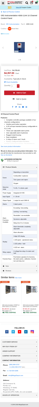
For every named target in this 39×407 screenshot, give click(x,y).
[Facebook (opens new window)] (7, 331)
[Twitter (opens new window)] (13, 331)
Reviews (8, 271)
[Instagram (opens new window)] (32, 331)
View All (18, 7)
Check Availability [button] (12, 82)
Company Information (11, 356)
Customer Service (9, 342)
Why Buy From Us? (9, 346)
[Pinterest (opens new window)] (19, 331)
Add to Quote (21, 99)
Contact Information (11, 360)
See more (18, 277)
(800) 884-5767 (14, 364)
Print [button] (26, 107)
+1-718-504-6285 (12, 371)
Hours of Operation (10, 395)
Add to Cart (21, 93)
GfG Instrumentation (12, 24)
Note (7, 266)
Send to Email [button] (23, 107)
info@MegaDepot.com (15, 375)
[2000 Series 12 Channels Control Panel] (11, 289)
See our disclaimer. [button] (6, 155)
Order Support (8, 351)
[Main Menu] (3, 3)
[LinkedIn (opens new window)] (26, 331)
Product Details (11, 167)
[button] (18, 85)
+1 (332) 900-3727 (15, 367)
